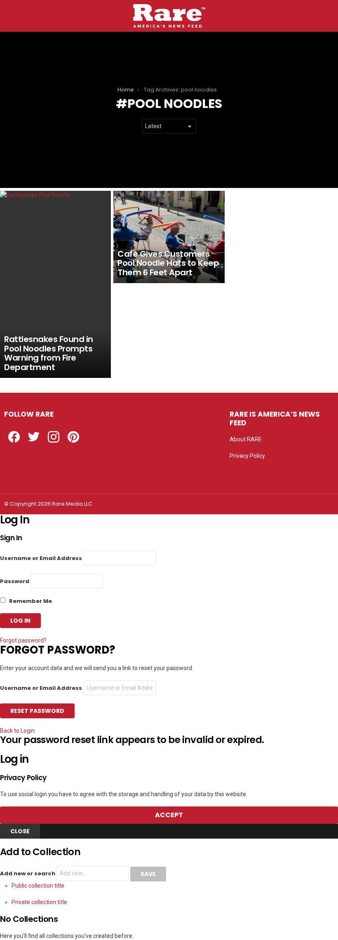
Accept (169, 815)
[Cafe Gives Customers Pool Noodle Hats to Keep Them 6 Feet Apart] (168, 237)
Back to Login (17, 730)
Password (14, 581)
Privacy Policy (247, 455)
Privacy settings (250, 472)
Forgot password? (23, 640)
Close (20, 831)
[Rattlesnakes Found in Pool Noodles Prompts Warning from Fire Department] (55, 284)
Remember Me (30, 601)
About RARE (246, 439)
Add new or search (28, 873)
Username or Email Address (41, 558)
